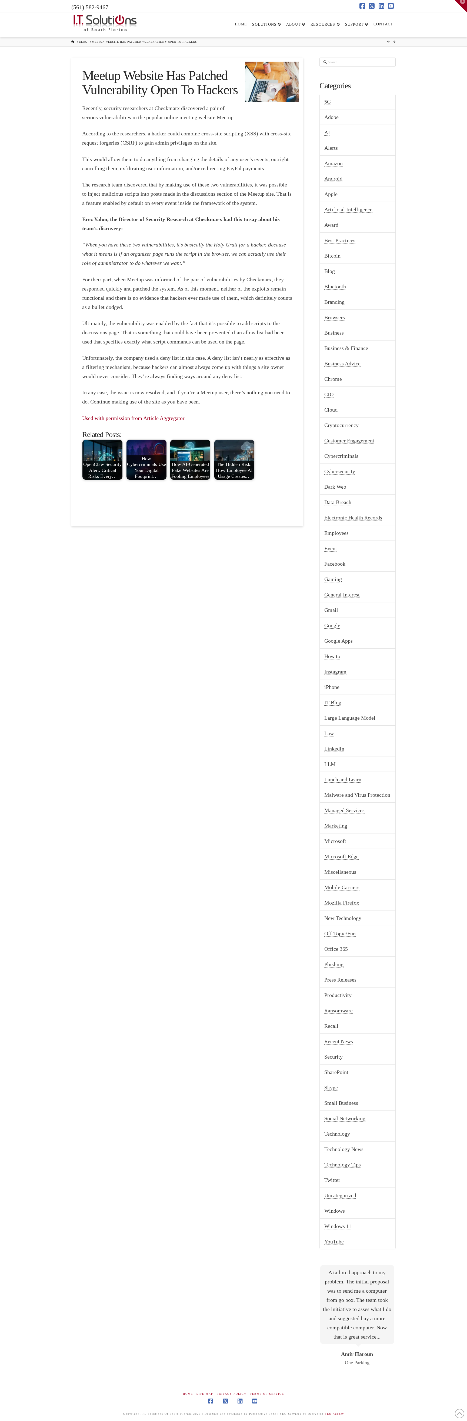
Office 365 (336, 949)
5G (327, 102)
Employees (336, 533)
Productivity (338, 995)
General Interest (342, 595)
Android (333, 179)
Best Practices (339, 240)
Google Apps (338, 641)
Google (332, 625)
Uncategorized (340, 1195)
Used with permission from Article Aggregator (133, 418)
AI (327, 132)
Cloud (331, 410)
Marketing (335, 826)
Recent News (338, 1041)
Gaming (333, 579)
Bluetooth (335, 286)
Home (188, 1393)
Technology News (343, 1149)
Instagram (335, 672)
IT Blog (332, 702)
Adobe (331, 117)
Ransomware (338, 1010)
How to (332, 656)
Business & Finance (346, 348)
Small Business (341, 1103)
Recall (331, 1026)
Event (330, 548)
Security (333, 1057)
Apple (331, 194)
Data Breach (337, 502)
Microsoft (335, 841)
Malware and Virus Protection (357, 795)
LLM (330, 764)
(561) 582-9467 (89, 7)
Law (329, 733)
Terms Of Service (267, 1393)
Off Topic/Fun (340, 933)
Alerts (331, 148)
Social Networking (344, 1118)
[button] (461, 6)
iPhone (331, 687)
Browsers (334, 317)
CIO (328, 394)
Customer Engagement (349, 440)
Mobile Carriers (341, 887)
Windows (334, 1211)
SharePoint (336, 1072)
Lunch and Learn (342, 779)
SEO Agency (334, 1413)
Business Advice (342, 363)
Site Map (204, 1393)
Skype (331, 1087)
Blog (329, 271)
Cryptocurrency (341, 425)
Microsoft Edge (341, 856)
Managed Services (344, 810)
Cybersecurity (339, 471)
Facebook (334, 564)
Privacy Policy (231, 1393)
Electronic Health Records (353, 518)
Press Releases (340, 980)
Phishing (333, 964)
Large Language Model (349, 718)
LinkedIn (334, 749)
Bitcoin (332, 256)
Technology (337, 1134)
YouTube (334, 1242)
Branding (334, 302)
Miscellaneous (340, 872)
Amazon (333, 163)
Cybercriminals (341, 456)
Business (334, 333)
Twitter (332, 1180)
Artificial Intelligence (348, 209)
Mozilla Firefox (341, 903)
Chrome (333, 379)
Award (331, 225)
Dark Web (335, 487)
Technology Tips (342, 1165)
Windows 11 (337, 1226)
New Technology (342, 918)
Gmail (331, 610)
